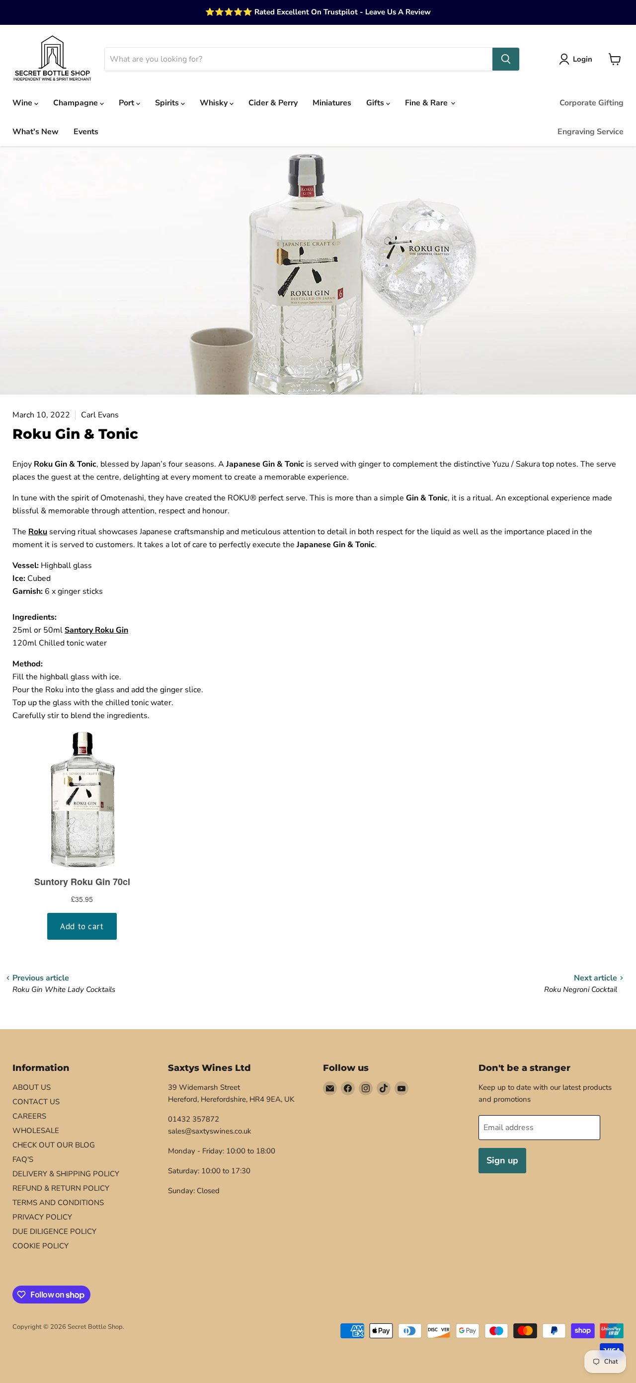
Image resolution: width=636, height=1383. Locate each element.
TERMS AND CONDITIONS (58, 1203)
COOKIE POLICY (40, 1246)
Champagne (76, 102)
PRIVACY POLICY (42, 1217)
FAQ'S (22, 1159)
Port (127, 102)
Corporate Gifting (591, 102)
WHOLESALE (35, 1131)
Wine (23, 102)
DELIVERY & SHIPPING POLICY (65, 1174)
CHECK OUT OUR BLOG (53, 1145)
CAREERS (29, 1116)
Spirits (168, 102)
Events (86, 131)
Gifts (376, 102)
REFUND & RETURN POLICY (60, 1188)
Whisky (215, 102)
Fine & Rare (427, 102)
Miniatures (332, 102)
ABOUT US (31, 1087)
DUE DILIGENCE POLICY (54, 1231)
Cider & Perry (273, 102)
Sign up (502, 1160)
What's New (35, 131)
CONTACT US (36, 1102)
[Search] (505, 59)
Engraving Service (590, 131)
